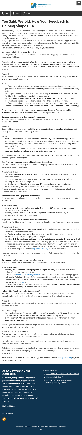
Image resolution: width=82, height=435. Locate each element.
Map (17, 13)
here (23, 282)
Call (7, 13)
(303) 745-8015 (57, 377)
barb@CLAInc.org (65, 358)
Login (41, 429)
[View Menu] (78, 3)
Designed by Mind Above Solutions (57, 426)
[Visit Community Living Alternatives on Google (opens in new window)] (4, 419)
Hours (28, 13)
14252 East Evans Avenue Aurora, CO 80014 (62, 374)
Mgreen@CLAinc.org (40, 248)
